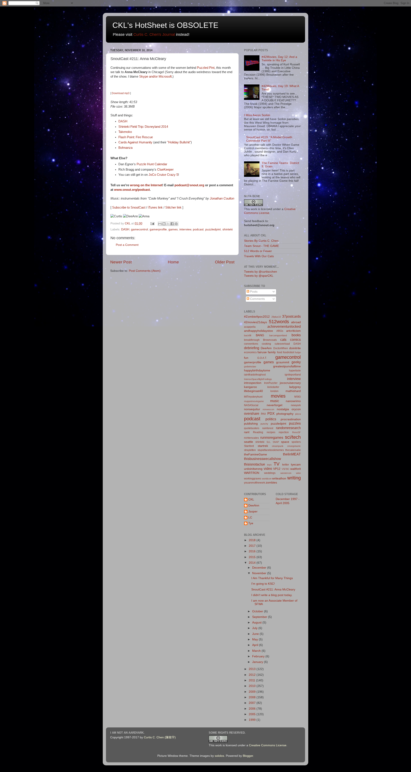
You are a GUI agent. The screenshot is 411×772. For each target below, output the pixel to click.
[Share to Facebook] (172, 224)
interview (185, 229)
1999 (252, 719)
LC (250, 517)
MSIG (297, 396)
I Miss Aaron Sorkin (257, 115)
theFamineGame (255, 454)
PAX (263, 413)
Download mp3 (121, 93)
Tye (250, 523)
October (258, 611)
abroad (296, 322)
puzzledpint (213, 229)
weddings (269, 473)
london (274, 391)
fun (246, 357)
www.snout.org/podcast (132, 189)
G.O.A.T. (262, 357)
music (274, 401)
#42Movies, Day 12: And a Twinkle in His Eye (279, 58)
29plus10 (276, 316)
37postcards (291, 316)
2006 (252, 708)
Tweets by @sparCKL (258, 275)
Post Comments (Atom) (145, 270)
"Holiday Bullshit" (179, 142)
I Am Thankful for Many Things (272, 578)
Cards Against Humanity (135, 142)
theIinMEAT (292, 454)
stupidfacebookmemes (271, 450)
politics (270, 419)
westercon (285, 473)
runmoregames (271, 437)
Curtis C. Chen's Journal (154, 34)
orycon (296, 409)
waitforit (295, 468)
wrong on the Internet (146, 185)
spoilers (296, 441)
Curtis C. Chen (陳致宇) (160, 737)
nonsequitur (252, 409)
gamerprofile (158, 229)
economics (250, 352)
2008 (252, 697)
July (255, 628)
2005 (252, 714)
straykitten (250, 450)
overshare (251, 413)
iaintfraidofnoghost (255, 374)
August (257, 622)
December (259, 567)
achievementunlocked (284, 326)
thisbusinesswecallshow (262, 459)
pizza (298, 414)
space (285, 441)
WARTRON (251, 473)
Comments (257, 298)
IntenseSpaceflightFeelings (258, 379)
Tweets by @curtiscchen (260, 271)
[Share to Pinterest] (176, 224)
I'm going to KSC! (263, 583)
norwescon (268, 409)
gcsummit (282, 362)
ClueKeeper (165, 169)
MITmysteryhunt (253, 396)
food (279, 352)
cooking (266, 343)
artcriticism (293, 330)
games (173, 229)
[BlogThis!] (164, 224)
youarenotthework (254, 482)
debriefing (251, 348)
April (255, 645)
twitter (285, 464)
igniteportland (293, 374)
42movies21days (255, 322)
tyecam (296, 464)
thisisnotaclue (254, 464)
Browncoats (270, 339)
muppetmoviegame (254, 401)
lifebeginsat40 (253, 391)
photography (284, 413)
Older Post (224, 262)
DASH (122, 121)
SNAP (276, 442)
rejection (284, 432)
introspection (252, 382)
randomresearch (288, 428)
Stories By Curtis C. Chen (261, 240)
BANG (260, 335)
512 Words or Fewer (258, 251)
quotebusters (251, 428)
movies (278, 396)
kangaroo (250, 387)
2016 (252, 551)
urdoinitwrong (253, 468)
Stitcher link (173, 207)
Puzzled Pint (205, 67)
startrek (263, 446)
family (272, 352)
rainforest (267, 428)
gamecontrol (139, 229)
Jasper (253, 511)
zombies (271, 482)
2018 (252, 540)
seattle (248, 441)
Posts (253, 291)
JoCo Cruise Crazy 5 (163, 174)
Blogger (248, 755)
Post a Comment (127, 244)
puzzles (295, 423)
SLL (269, 442)
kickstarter (273, 387)
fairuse (262, 352)
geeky (296, 362)
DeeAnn (266, 348)
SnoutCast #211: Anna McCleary (273, 589)
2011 (252, 680)
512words (279, 321)
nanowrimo (293, 401)
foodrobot (288, 352)
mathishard (293, 391)
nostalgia (283, 409)
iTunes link (155, 207)
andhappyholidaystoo (258, 330)
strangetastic (294, 446)
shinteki (227, 229)
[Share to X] (168, 224)
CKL (251, 499)
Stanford (249, 446)
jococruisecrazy (290, 382)
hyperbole (295, 370)
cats (283, 339)
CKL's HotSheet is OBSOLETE (165, 25)
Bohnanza (125, 147)
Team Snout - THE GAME (261, 246)
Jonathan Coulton (222, 198)
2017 (252, 545)
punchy (264, 423)
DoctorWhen (280, 348)
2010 (252, 686)
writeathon (279, 478)
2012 (252, 674)
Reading (258, 432)
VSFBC (285, 469)
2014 (252, 562)
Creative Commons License (267, 745)
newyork (296, 405)
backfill (247, 335)
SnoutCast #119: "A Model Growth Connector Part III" (269, 139)
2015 (252, 557)
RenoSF (296, 432)
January (258, 662)
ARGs (279, 330)
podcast (198, 229)
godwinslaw (250, 366)
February (258, 656)
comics (295, 339)
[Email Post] (152, 223)
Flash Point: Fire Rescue (135, 137)
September (260, 617)
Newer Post (121, 262)
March (257, 650)
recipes (271, 432)
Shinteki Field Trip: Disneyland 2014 (143, 126)
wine (298, 473)
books (296, 335)
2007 (252, 702)
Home (173, 262)
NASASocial (251, 405)
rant (246, 432)
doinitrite (295, 348)
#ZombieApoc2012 (257, 316)
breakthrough (252, 339)
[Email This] (160, 224)
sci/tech (293, 437)
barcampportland (278, 335)
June (256, 633)
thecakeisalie (293, 450)
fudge (298, 352)
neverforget (274, 405)
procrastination (291, 419)
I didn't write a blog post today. (271, 595)
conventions (251, 343)
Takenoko (125, 132)
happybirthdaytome (257, 370)
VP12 (276, 468)
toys (269, 464)
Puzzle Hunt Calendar (152, 164)
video (268, 468)
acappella (250, 326)
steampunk (277, 446)
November (259, 573)
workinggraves (252, 478)
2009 (252, 691)
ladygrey (295, 387)
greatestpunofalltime (287, 366)
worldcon (266, 478)
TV (277, 464)
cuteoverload (282, 343)
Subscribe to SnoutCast (128, 207)
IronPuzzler (270, 382)
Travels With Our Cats (259, 256)
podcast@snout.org (189, 185)
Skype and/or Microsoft (155, 76)
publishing (251, 423)
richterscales (251, 437)
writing (294, 478)
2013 (252, 669)
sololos (219, 755)
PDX (271, 413)
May (255, 639)
